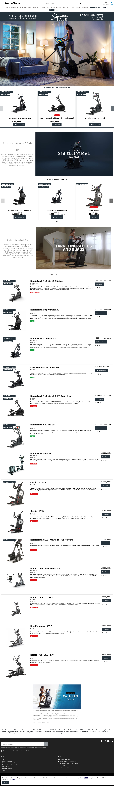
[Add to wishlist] (96, 287)
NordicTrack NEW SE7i (41, 453)
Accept (5, 782)
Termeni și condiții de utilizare (9, 763)
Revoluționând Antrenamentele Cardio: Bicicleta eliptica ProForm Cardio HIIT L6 (55, 710)
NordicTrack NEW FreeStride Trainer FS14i (51, 540)
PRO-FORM (19, 119)
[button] (1, 108)
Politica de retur (6, 766)
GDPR (3, 770)
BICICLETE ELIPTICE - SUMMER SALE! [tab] (57, 87)
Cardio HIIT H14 (94, 210)
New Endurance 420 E (41, 626)
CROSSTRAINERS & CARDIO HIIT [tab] (57, 179)
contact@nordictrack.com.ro (67, 765)
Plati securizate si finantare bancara (11, 764)
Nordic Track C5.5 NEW (42, 655)
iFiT (3, 759)
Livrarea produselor (7, 761)
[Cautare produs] (80, 3)
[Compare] (98, 287)
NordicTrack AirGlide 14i (95, 118)
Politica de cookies (7, 768)
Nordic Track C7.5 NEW (42, 597)
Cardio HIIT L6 (37, 511)
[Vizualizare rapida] (100, 287)
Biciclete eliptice (46, 722)
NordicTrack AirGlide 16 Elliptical (46, 281)
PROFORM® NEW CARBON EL (19, 118)
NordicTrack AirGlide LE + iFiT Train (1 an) (57, 118)
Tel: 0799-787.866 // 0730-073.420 (69, 763)
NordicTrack (57, 119)
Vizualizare (57, 124)
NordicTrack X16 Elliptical (57, 210)
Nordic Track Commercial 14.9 (45, 568)
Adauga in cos (20, 124)
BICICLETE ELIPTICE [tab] (57, 274)
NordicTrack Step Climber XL (19, 210)
